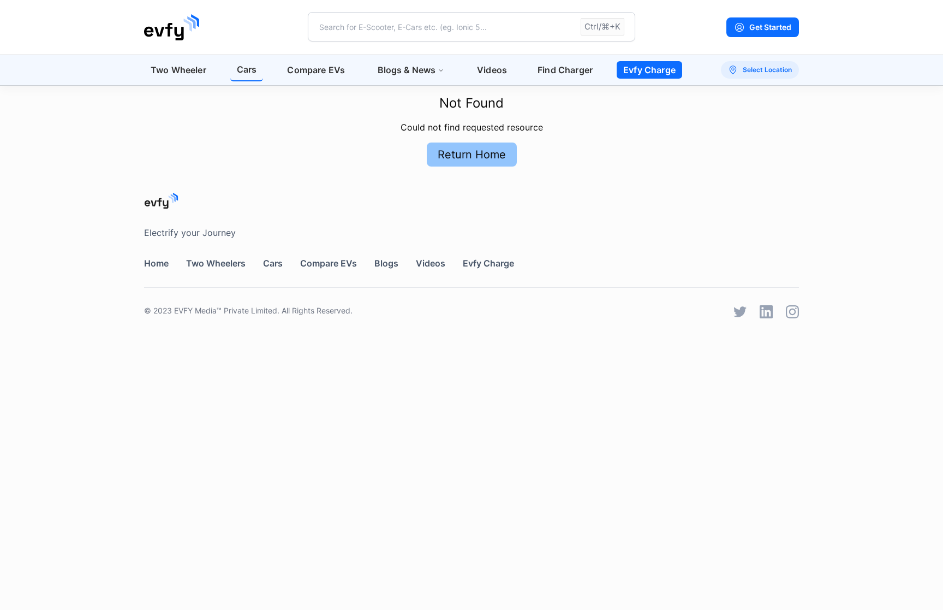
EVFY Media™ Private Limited (225, 310)
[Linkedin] (766, 311)
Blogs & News (406, 69)
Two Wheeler (178, 69)
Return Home (472, 154)
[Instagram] (792, 311)
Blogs (386, 263)
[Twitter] (740, 311)
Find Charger (565, 69)
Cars (247, 69)
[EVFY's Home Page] (471, 201)
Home (156, 263)
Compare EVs (316, 69)
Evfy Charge (649, 69)
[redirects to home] (171, 27)
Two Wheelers (216, 263)
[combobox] (471, 27)
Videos (492, 69)
